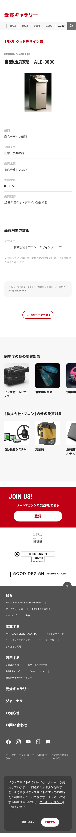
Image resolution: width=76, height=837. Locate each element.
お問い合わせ (16, 725)
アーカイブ (11, 615)
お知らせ (13, 713)
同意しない (28, 822)
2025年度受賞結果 (41, 609)
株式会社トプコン (15, 169)
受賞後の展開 (12, 665)
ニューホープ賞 (46, 640)
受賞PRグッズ (13, 671)
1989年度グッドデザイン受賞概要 (25, 202)
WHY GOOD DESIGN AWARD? (21, 634)
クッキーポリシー (50, 802)
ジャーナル (14, 701)
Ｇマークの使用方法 (38, 665)
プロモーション (36, 671)
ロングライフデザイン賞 (18, 640)
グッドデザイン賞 (14, 609)
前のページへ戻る (40, 314)
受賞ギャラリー (18, 689)
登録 (38, 516)
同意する (50, 822)
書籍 (28, 615)
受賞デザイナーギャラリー (19, 678)
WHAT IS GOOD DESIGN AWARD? (23, 602)
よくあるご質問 (13, 646)
